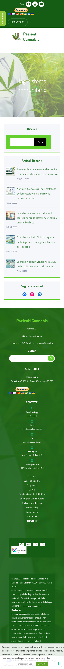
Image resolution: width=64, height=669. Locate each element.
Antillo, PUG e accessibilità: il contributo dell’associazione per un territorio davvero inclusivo (36, 193)
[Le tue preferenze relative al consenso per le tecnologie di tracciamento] (59, 664)
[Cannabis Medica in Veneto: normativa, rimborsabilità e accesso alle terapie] (10, 264)
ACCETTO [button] (41, 664)
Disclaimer (16, 609)
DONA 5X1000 (17, 22)
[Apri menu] (32, 49)
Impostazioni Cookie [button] (26, 663)
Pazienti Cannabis (31, 36)
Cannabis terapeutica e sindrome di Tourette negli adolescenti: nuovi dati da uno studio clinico (37, 217)
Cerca (40, 142)
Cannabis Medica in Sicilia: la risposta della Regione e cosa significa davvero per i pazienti (36, 242)
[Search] (51, 358)
